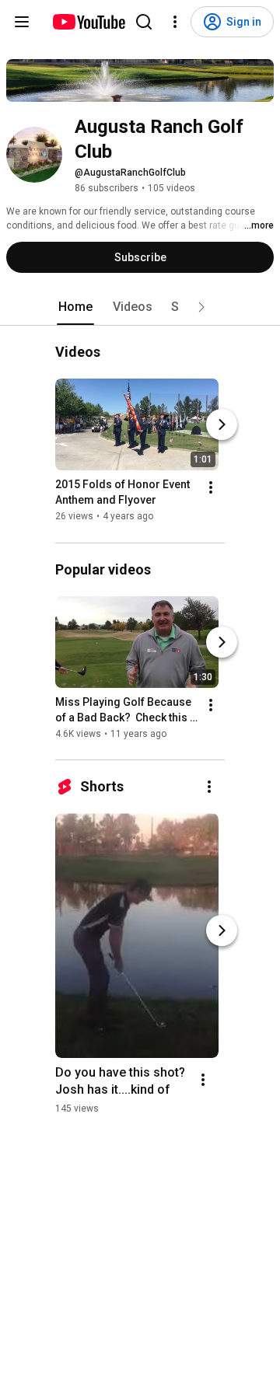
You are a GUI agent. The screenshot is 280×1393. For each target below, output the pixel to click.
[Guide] (21, 21)
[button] (201, 307)
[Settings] (175, 21)
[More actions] (210, 488)
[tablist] (140, 307)
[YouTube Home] (88, 22)
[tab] (75, 307)
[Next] (221, 425)
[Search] (144, 21)
